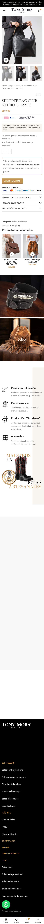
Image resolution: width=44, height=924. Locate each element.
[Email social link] (13, 225)
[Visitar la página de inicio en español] (22, 10)
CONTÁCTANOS (8, 841)
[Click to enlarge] (6, 60)
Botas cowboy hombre (12, 769)
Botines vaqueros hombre (14, 777)
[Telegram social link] (19, 225)
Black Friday (22, 221)
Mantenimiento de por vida (15, 896)
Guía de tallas (8, 819)
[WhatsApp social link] (16, 225)
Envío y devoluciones (12, 888)
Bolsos (18, 85)
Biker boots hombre (11, 784)
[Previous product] (36, 95)
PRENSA (5, 847)
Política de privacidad (12, 874)
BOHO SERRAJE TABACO (32, 261)
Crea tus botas (8, 806)
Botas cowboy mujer (11, 791)
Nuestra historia (9, 834)
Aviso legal (7, 867)
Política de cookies (11, 881)
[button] (12, 254)
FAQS (4, 827)
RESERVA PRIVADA (10, 853)
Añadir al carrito (12, 181)
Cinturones (22, 295)
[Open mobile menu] (4, 10)
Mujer (11, 85)
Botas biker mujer (10, 798)
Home (4, 85)
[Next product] (41, 95)
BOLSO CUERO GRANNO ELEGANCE (11, 262)
